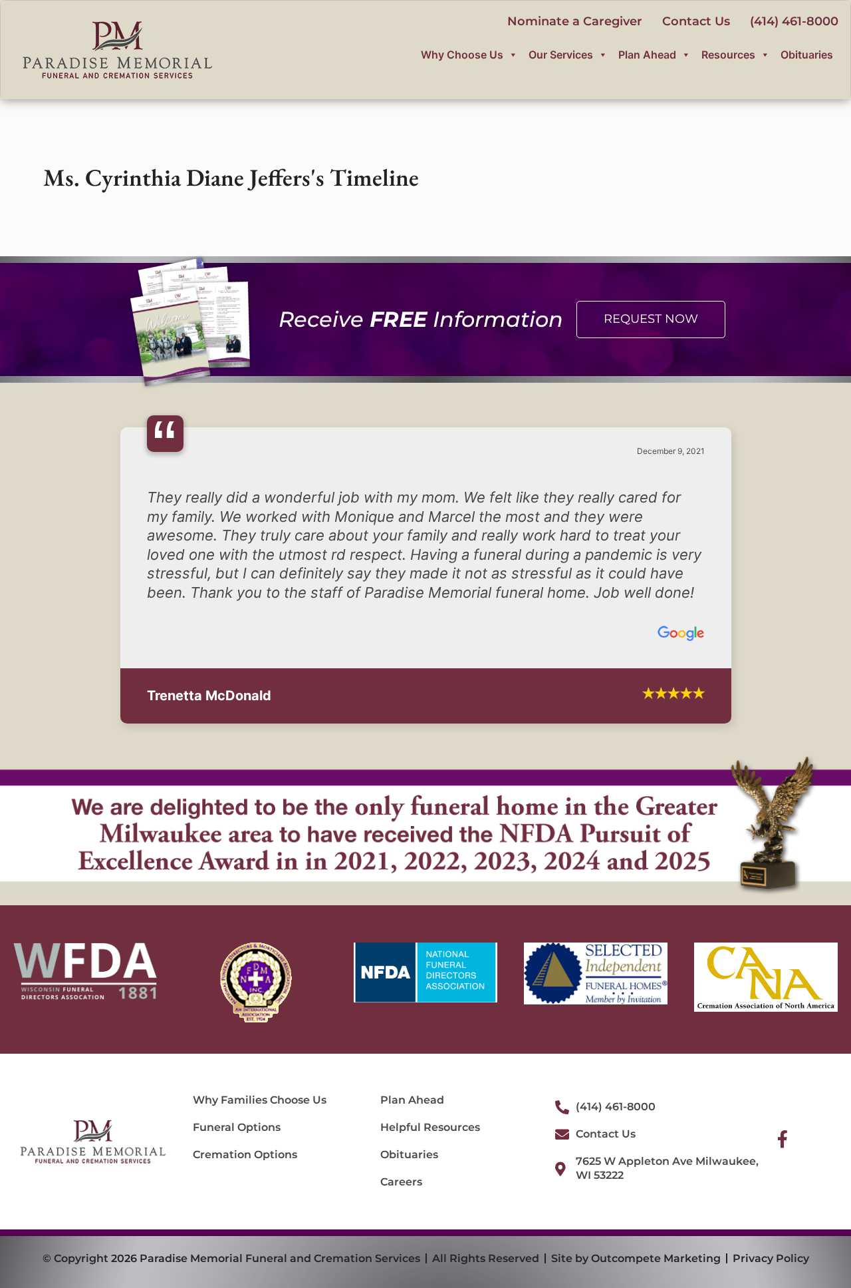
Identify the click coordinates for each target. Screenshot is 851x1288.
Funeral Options (237, 1127)
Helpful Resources (430, 1127)
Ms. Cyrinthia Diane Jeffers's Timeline (231, 177)
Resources (728, 54)
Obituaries (807, 54)
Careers (401, 1182)
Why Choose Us (462, 54)
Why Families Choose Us (259, 1100)
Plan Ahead (647, 54)
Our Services (561, 54)
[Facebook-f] (782, 1139)
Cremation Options (245, 1154)
